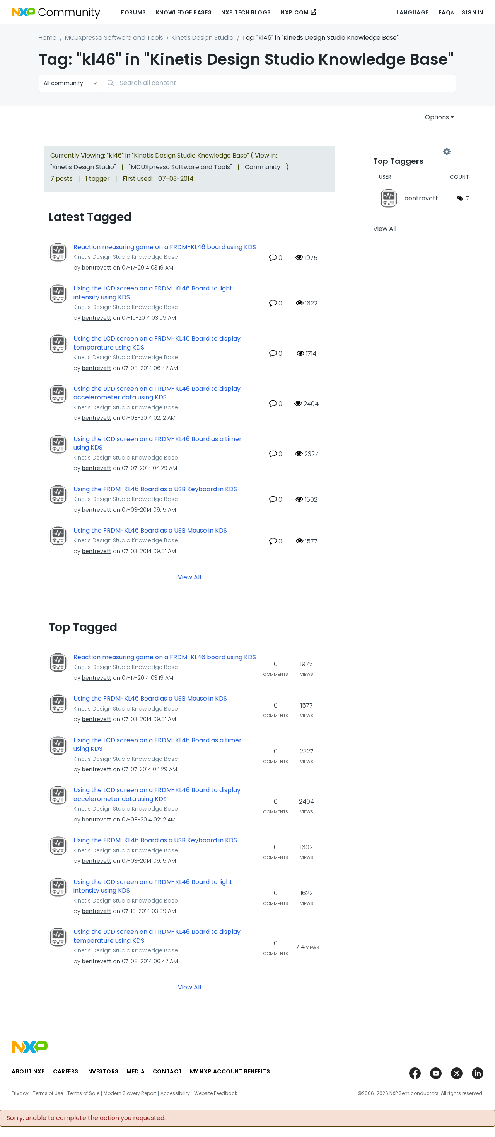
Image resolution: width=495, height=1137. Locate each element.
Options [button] (437, 117)
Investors (102, 1071)
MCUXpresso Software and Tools (114, 37)
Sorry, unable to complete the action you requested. (86, 1118)
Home (47, 37)
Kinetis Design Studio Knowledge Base (125, 257)
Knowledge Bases (184, 12)
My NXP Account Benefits (230, 1071)
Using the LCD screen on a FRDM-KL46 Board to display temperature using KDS (157, 343)
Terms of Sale (83, 1093)
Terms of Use (48, 1093)
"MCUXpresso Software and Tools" (180, 167)
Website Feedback (215, 1093)
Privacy (20, 1093)
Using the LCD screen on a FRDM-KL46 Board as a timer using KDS (157, 443)
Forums (133, 12)
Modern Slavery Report (130, 1093)
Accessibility (175, 1093)
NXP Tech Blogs (246, 12)
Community (262, 167)
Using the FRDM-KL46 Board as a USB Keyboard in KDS (155, 489)
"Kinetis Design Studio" (83, 167)
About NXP (28, 1071)
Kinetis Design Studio (203, 37)
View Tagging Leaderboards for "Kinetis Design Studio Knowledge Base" (410, 151)
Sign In (472, 12)
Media (135, 1071)
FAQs (446, 12)
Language (412, 12)
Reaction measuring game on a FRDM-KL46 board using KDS (164, 247)
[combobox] (279, 83)
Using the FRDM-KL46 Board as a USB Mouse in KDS (150, 530)
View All (189, 576)
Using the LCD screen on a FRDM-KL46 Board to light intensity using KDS (152, 293)
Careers (66, 1071)
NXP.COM (295, 12)
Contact (167, 1071)
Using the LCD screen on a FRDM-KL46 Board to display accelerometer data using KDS (157, 393)
